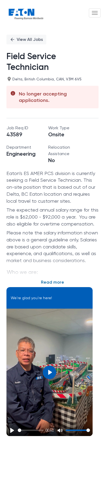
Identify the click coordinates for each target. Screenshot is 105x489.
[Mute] (60, 430)
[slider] (30, 430)
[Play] (12, 430)
